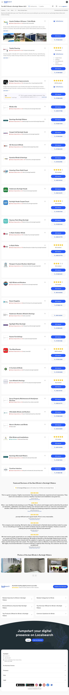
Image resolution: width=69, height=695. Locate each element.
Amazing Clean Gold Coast (34, 519)
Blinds (12, 10)
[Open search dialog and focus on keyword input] (28, 6)
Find (8, 10)
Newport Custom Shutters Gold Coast (34, 511)
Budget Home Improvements (34, 499)
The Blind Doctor (34, 531)
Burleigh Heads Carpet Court (34, 548)
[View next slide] (36, 576)
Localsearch (3, 10)
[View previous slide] (33, 576)
